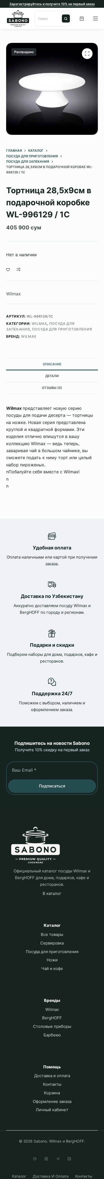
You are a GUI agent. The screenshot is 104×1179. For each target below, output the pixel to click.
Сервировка (52, 943)
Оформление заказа (52, 1101)
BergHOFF (52, 1017)
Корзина (52, 1092)
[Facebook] (35, 1159)
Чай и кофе (52, 968)
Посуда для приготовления (62, 329)
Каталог (19, 1176)
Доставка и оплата (52, 1075)
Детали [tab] (52, 376)
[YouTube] (69, 1159)
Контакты (52, 1084)
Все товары (52, 934)
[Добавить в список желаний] (8, 269)
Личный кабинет (52, 1109)
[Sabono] (35, 845)
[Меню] (95, 18)
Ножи (52, 959)
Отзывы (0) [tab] (52, 388)
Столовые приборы (52, 1026)
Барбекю (52, 1034)
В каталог (52, 893)
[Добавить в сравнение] (18, 269)
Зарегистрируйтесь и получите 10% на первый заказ (52, 4)
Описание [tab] (52, 364)
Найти (66, 18)
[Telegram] (57, 1159)
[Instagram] (46, 1159)
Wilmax (13, 293)
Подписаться (52, 786)
